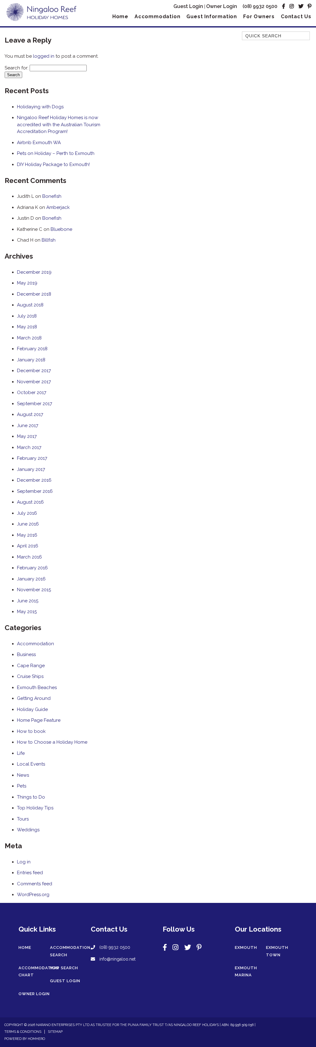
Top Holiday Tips (35, 808)
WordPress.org (33, 894)
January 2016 (31, 579)
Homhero (36, 1039)
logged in (43, 56)
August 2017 (30, 414)
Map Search (64, 968)
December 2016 (34, 480)
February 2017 (32, 458)
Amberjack (58, 207)
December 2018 (34, 294)
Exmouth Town (277, 951)
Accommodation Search (70, 951)
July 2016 (27, 513)
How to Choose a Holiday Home (52, 742)
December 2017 (34, 370)
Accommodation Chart (39, 972)
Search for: (16, 68)
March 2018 (29, 338)
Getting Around (34, 698)
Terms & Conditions (22, 1032)
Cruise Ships (30, 676)
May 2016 (27, 535)
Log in (24, 862)
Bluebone (61, 229)
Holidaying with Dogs (40, 107)
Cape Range (31, 665)
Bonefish (51, 196)
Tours (23, 819)
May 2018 (27, 327)
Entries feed (30, 872)
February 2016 (32, 568)
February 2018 (32, 348)
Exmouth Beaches (37, 687)
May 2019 (27, 283)
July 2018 (27, 316)
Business (26, 654)
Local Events (31, 764)
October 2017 (31, 392)
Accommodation (157, 16)
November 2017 (34, 381)
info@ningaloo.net (116, 959)
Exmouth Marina (246, 972)
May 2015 (27, 611)
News (23, 775)
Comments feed (34, 884)
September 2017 (34, 403)
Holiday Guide (32, 709)
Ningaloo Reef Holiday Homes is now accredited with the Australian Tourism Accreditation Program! (58, 124)
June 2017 (27, 425)
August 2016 (30, 502)
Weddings (28, 830)
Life (21, 753)
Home (120, 16)
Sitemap (55, 1032)
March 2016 (29, 557)
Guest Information (211, 16)
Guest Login (188, 6)
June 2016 (28, 524)
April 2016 (27, 546)
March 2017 (29, 447)
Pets (21, 786)
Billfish (49, 240)
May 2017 (27, 436)
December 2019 (34, 272)
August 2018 (30, 305)
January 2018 (31, 360)
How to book (31, 731)
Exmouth (246, 947)
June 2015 (27, 601)
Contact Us (296, 16)
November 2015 (34, 589)
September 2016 (35, 491)
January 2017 (31, 469)
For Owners (259, 16)
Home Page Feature (38, 720)
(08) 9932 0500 (260, 6)
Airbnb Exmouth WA (39, 142)
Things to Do (31, 797)
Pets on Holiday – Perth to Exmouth (55, 153)
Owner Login (221, 6)
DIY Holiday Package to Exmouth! (53, 164)
